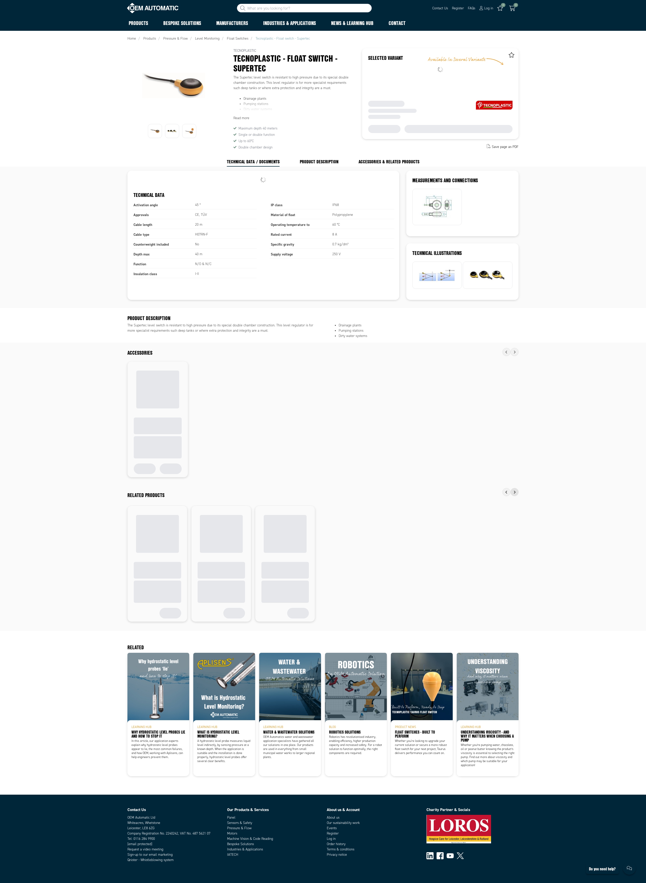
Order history (336, 844)
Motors (232, 833)
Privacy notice (337, 854)
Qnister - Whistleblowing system (150, 860)
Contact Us (440, 8)
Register (458, 8)
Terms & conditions (340, 849)
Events (332, 828)
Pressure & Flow (239, 828)
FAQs (471, 8)
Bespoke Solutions (240, 844)
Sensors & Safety (239, 823)
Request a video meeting (145, 849)
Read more (241, 118)
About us (333, 817)
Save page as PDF (505, 147)
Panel (231, 817)
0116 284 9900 (144, 839)
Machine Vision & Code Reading (250, 839)
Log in (331, 839)
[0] (512, 8)
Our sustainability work (343, 823)
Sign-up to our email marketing (150, 854)
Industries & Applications (245, 849)
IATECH (232, 854)
